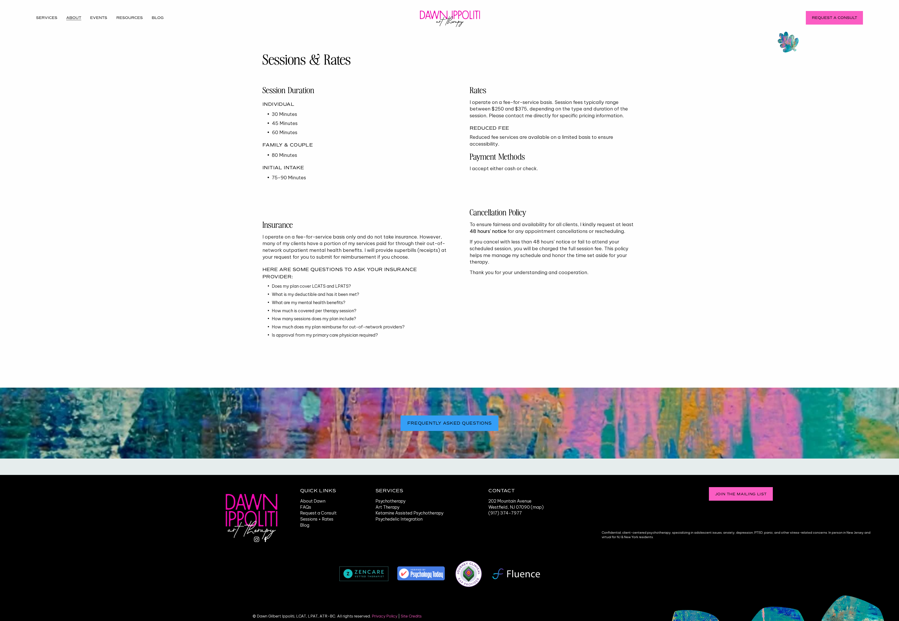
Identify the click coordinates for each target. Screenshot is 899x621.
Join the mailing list (741, 494)
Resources (129, 17)
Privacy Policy (384, 616)
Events (98, 17)
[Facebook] (265, 539)
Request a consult (834, 17)
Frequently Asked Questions (449, 423)
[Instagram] (256, 539)
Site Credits (411, 616)
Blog (158, 17)
